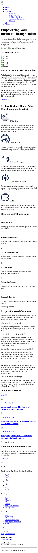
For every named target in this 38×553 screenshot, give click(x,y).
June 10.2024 (9, 417)
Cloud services (14, 15)
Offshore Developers (16, 17)
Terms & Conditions (12, 506)
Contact (7, 504)
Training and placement (17, 19)
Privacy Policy (10, 507)
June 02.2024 (9, 403)
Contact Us (9, 25)
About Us (8, 9)
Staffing (12, 21)
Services (8, 11)
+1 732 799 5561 (6, 539)
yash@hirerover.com (8, 534)
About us (8, 500)
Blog (6, 23)
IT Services (13, 13)
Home (7, 7)
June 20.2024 (9, 431)
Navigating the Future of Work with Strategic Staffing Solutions (16, 437)
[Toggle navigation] (2, 4)
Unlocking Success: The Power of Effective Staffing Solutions (15, 408)
